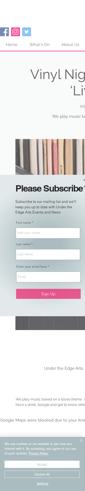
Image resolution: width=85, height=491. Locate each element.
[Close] (78, 443)
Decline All (42, 474)
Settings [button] (42, 483)
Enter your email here (31, 266)
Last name (23, 244)
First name (23, 222)
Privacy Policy (38, 453)
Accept (42, 464)
